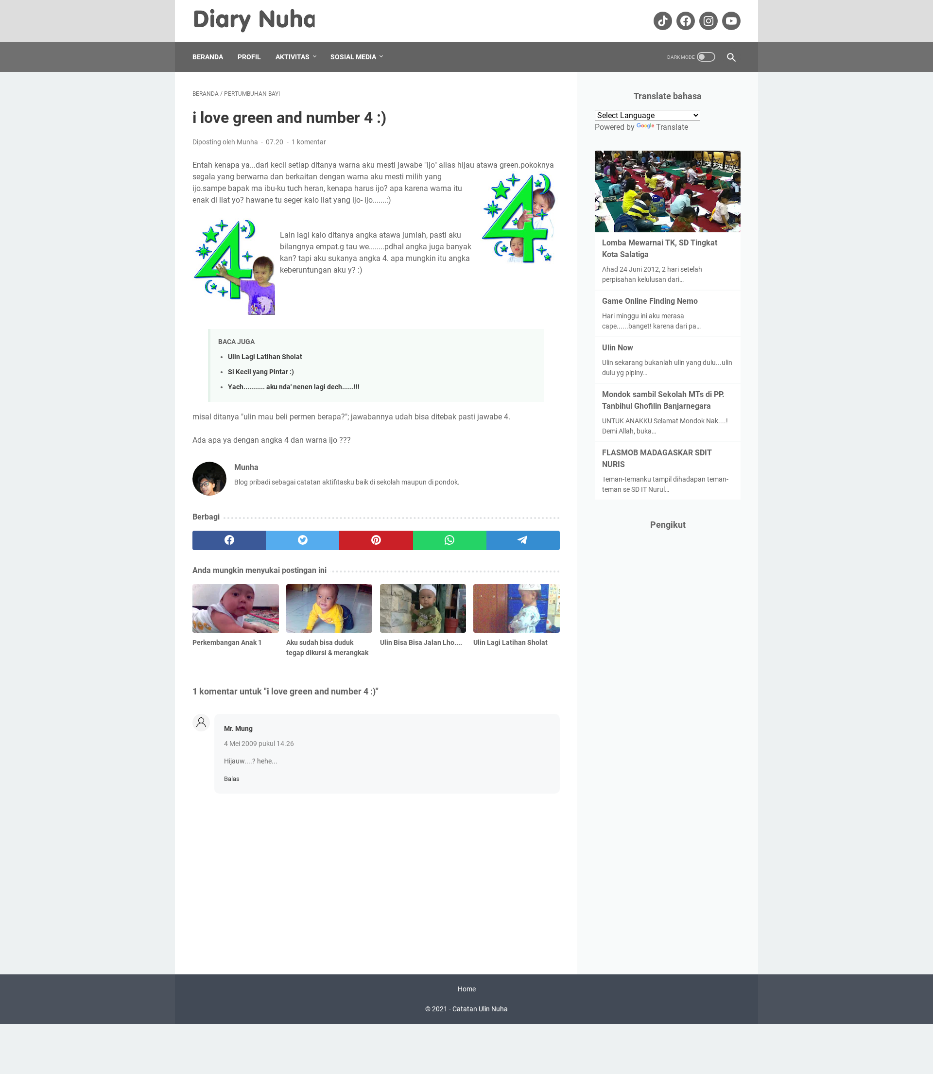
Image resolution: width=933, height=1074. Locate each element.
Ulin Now (617, 347)
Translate (672, 127)
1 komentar (309, 142)
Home (467, 989)
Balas (232, 778)
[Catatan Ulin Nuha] (261, 21)
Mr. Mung (238, 728)
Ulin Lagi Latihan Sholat (265, 357)
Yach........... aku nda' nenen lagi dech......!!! (294, 387)
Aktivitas (293, 57)
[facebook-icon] (684, 21)
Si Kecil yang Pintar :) (261, 372)
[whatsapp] (449, 540)
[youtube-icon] (730, 21)
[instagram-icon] (707, 21)
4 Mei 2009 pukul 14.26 (259, 743)
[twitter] (302, 540)
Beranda (207, 57)
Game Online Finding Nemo (650, 301)
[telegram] (523, 540)
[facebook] (229, 540)
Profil (249, 57)
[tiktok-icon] (661, 21)
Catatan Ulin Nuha (480, 1009)
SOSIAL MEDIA (353, 57)
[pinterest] (376, 540)
